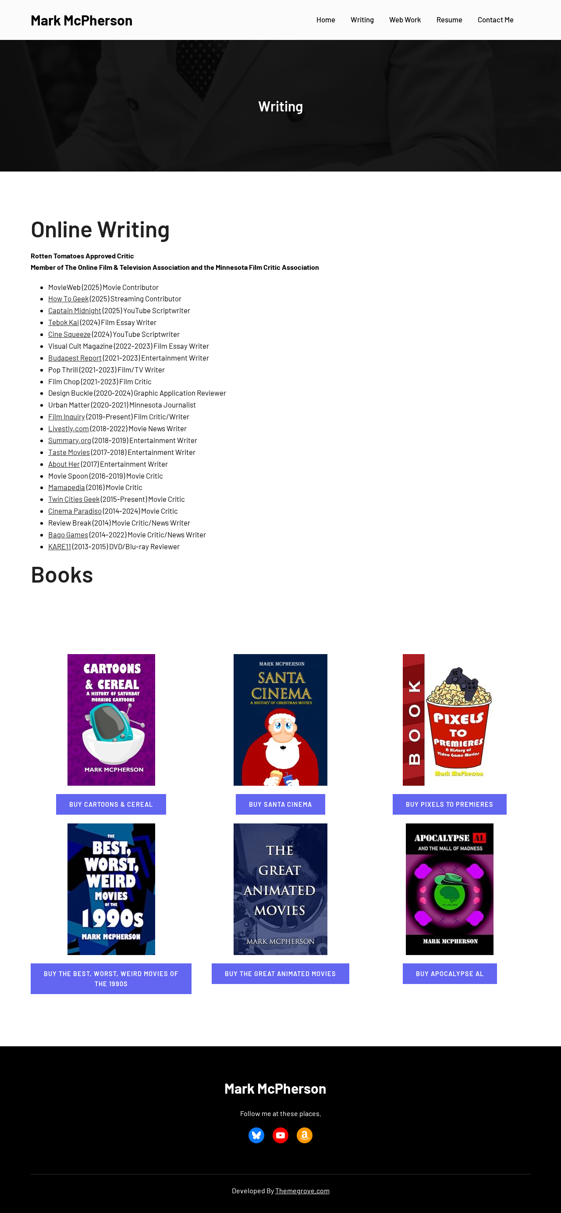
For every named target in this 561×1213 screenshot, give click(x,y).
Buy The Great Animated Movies (280, 973)
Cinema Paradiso (75, 510)
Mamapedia (66, 487)
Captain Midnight (74, 310)
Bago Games (68, 534)
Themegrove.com (302, 1190)
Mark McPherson (82, 19)
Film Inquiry (66, 416)
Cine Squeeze (69, 333)
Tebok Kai (63, 322)
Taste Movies (69, 451)
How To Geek (68, 298)
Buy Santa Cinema (280, 804)
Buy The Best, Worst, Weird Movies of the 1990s (111, 979)
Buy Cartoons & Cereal (111, 804)
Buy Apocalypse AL (450, 973)
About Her (64, 463)
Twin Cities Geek (73, 498)
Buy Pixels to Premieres (450, 804)
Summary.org (69, 440)
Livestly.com (68, 428)
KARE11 (59, 546)
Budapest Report (75, 357)
